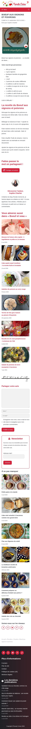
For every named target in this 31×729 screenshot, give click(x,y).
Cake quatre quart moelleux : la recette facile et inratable (11, 264)
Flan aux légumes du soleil (11, 541)
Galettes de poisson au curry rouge (14, 289)
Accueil (4, 639)
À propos (4, 663)
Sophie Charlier (15, 193)
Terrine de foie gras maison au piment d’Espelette (11, 314)
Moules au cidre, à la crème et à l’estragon (15, 716)
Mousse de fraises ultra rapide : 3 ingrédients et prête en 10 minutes (13, 238)
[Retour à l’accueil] (15, 3)
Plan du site (5, 666)
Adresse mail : (7, 453)
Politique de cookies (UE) (10, 671)
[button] (28, 10)
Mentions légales (7, 674)
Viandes (16, 639)
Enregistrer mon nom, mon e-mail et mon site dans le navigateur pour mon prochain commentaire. (16, 422)
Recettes (9, 639)
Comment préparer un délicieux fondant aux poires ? (12, 592)
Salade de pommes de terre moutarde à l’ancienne (11, 366)
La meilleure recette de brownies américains (9, 566)
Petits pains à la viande (9, 492)
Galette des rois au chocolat (11, 616)
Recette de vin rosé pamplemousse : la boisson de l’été (14, 340)
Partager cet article (12, 170)
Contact (4, 669)
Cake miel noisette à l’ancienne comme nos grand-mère (12, 517)
